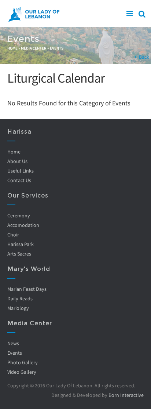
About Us (17, 161)
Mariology (18, 308)
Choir (13, 234)
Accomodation (23, 225)
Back (144, 57)
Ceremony (18, 215)
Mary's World (28, 268)
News (13, 343)
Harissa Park (20, 244)
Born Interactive (126, 395)
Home (12, 48)
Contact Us (19, 180)
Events (56, 48)
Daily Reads (20, 298)
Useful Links (20, 170)
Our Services (27, 195)
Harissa (19, 131)
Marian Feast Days (27, 289)
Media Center (34, 48)
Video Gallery (21, 372)
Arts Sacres (19, 253)
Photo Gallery (22, 362)
